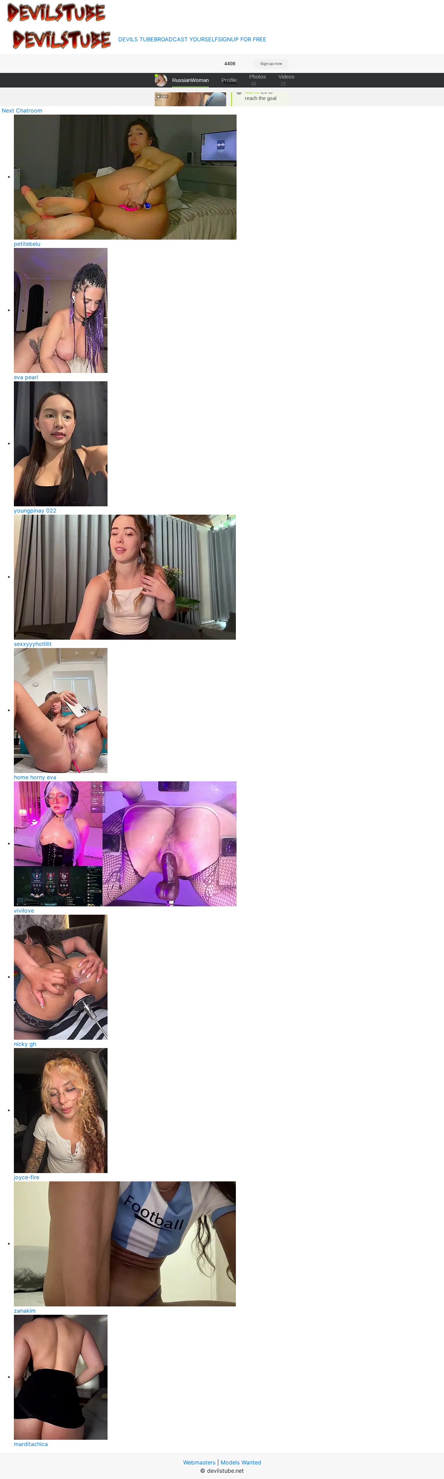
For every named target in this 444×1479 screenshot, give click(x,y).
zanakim (25, 1310)
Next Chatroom (22, 110)
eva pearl (26, 377)
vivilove (24, 910)
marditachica (31, 1443)
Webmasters (199, 1462)
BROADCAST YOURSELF (186, 39)
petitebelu (27, 243)
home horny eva (35, 777)
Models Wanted (241, 1462)
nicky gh (25, 1043)
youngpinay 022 (35, 510)
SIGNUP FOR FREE (242, 39)
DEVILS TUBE (136, 39)
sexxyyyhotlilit (33, 643)
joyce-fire (26, 1177)
